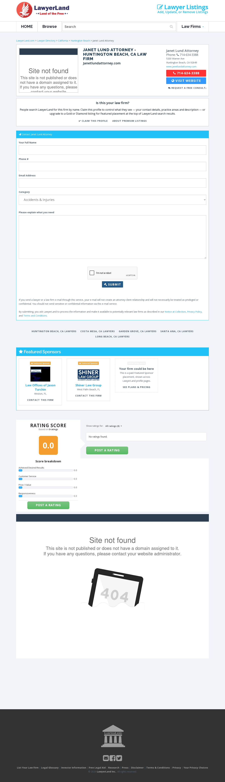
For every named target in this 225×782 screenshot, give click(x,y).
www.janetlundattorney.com (181, 66)
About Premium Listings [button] (129, 120)
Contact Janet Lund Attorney (37, 134)
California (63, 40)
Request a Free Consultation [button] (188, 87)
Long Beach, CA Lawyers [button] (112, 336)
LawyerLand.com (25, 40)
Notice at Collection (175, 311)
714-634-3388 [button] (187, 73)
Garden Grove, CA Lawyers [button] (137, 331)
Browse (49, 26)
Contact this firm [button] (40, 399)
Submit (114, 284)
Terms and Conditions (35, 315)
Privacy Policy (194, 311)
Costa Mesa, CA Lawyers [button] (97, 331)
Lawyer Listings (185, 7)
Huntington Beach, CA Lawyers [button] (54, 331)
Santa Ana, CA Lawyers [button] (177, 331)
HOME (27, 26)
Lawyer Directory (46, 40)
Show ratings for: (94, 425)
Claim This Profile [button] (94, 120)
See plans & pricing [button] (136, 387)
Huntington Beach (80, 40)
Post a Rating (48, 505)
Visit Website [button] (187, 80)
